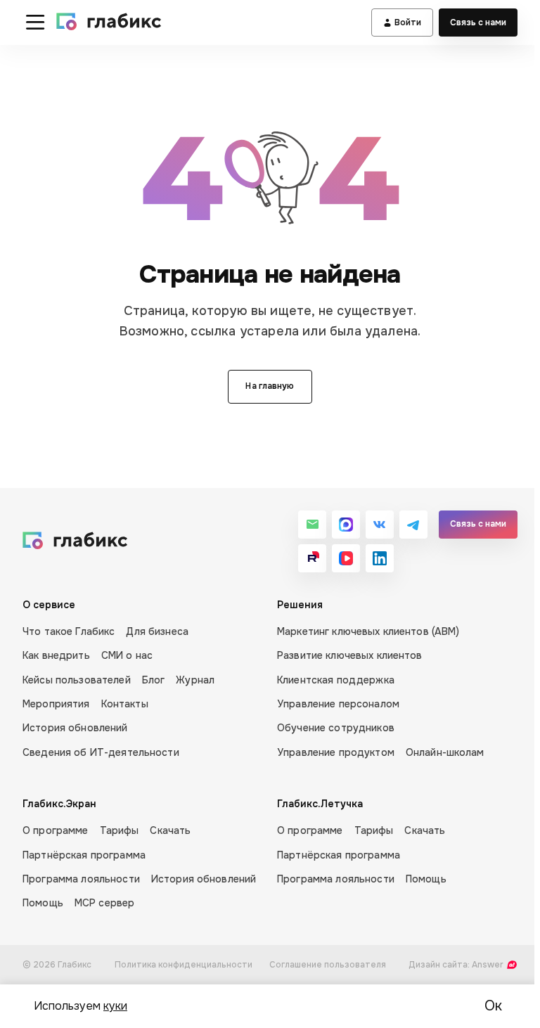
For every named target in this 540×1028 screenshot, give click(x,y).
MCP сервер (104, 903)
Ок (493, 1006)
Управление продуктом (335, 752)
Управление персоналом (338, 704)
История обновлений (75, 727)
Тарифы (119, 830)
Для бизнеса (157, 631)
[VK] (380, 524)
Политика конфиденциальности (183, 964)
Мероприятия (56, 704)
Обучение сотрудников (335, 727)
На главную (269, 386)
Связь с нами (478, 22)
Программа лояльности (81, 879)
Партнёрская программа (84, 855)
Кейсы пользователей (76, 680)
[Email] (312, 524)
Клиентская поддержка (335, 680)
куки (115, 1005)
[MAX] (346, 524)
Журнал (195, 680)
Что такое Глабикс (68, 631)
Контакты (124, 704)
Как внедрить (56, 655)
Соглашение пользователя (327, 964)
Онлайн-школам (445, 752)
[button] (35, 22)
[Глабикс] (109, 22)
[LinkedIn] (380, 558)
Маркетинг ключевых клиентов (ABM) (368, 631)
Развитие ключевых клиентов (350, 655)
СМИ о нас (127, 655)
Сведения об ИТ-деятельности (100, 752)
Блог (153, 680)
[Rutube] (312, 558)
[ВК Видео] (346, 558)
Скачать (170, 830)
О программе (55, 830)
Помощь (42, 903)
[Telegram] (413, 524)
